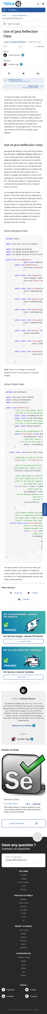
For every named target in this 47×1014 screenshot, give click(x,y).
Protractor (23, 941)
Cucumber (23, 910)
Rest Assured (23, 903)
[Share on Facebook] (9, 73)
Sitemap (23, 889)
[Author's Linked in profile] (23, 55)
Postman (23, 906)
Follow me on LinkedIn (22, 725)
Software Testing (23, 957)
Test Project (23, 930)
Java (23, 972)
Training (23, 879)
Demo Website (23, 882)
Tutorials (23, 875)
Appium (23, 961)
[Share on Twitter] (23, 73)
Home (4, 16)
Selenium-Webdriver (19, 16)
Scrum (23, 917)
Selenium (23, 899)
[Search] (38, 4)
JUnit (23, 964)
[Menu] (43, 4)
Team (23, 886)
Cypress (23, 937)
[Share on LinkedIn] (38, 73)
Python (23, 944)
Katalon (23, 934)
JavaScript (23, 948)
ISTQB (23, 913)
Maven (23, 968)
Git (23, 920)
